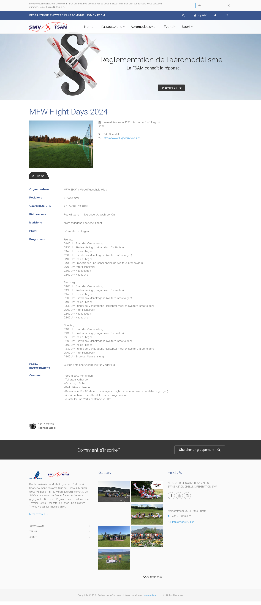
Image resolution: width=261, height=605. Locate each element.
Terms (33, 531)
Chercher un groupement (196, 450)
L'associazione (111, 27)
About (33, 537)
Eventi (168, 27)
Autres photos (154, 576)
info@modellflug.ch (183, 521)
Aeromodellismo (143, 27)
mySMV (202, 15)
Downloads (36, 526)
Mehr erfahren (37, 514)
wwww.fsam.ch (152, 595)
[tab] (38, 175)
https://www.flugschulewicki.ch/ (123, 138)
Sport (186, 27)
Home (88, 27)
